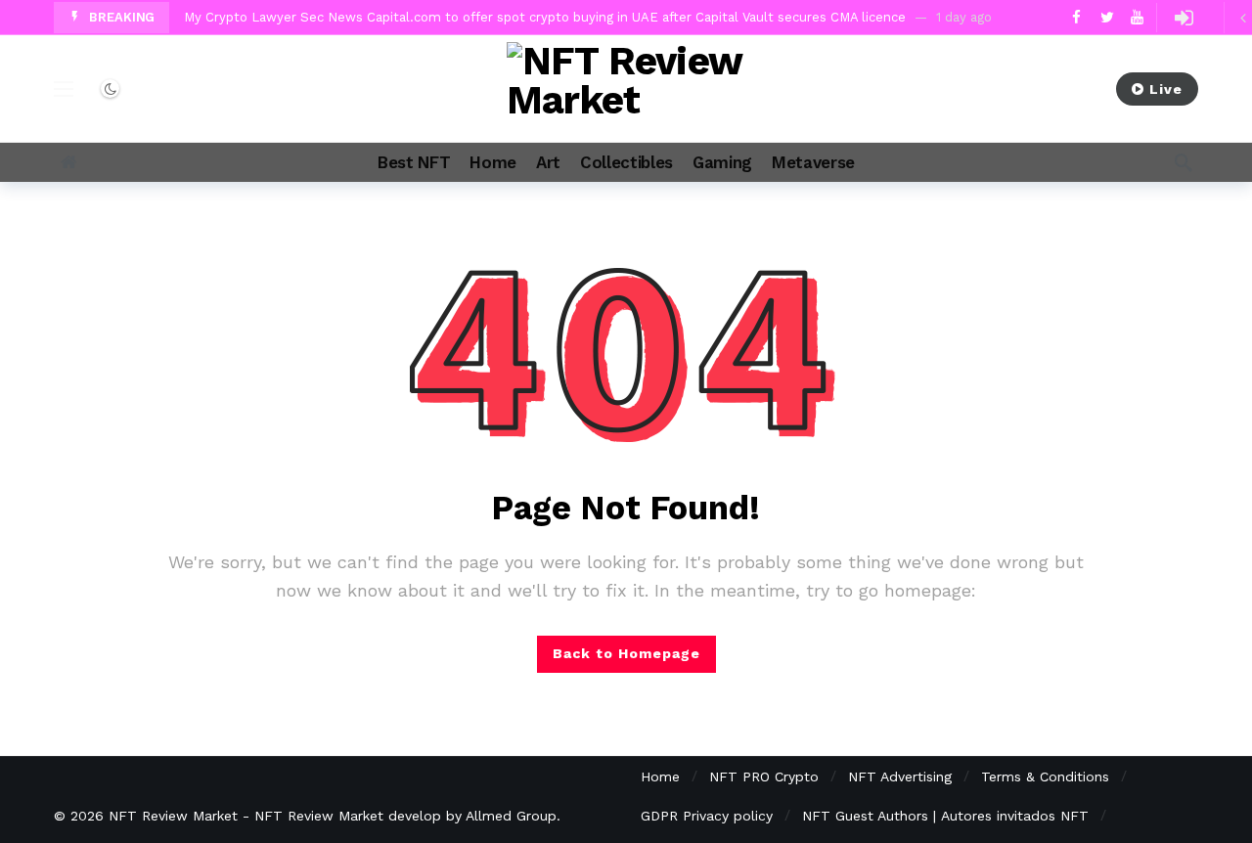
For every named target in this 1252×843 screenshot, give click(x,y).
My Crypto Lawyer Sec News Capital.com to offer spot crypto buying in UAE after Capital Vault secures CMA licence (545, 17)
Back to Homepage (626, 653)
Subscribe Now (1017, 89)
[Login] (1183, 17)
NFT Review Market (173, 815)
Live (1166, 89)
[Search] (1183, 162)
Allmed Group (511, 815)
